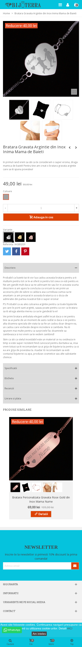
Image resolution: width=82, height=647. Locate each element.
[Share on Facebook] (16, 251)
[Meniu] (60, 4)
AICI (69, 628)
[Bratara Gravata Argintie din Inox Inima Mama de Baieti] (74, 92)
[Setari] (67, 4)
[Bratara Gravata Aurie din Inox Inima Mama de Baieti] (76, 148)
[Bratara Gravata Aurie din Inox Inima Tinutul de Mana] (70, 148)
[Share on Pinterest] (25, 251)
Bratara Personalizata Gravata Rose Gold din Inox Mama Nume (41, 499)
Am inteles (39, 633)
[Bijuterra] (23, 4)
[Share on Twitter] (7, 251)
